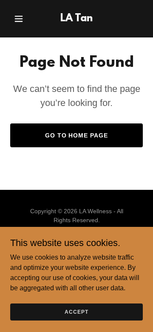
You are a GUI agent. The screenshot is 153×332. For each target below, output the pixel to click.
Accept (76, 312)
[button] (20, 18)
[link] (76, 19)
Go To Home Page (76, 135)
